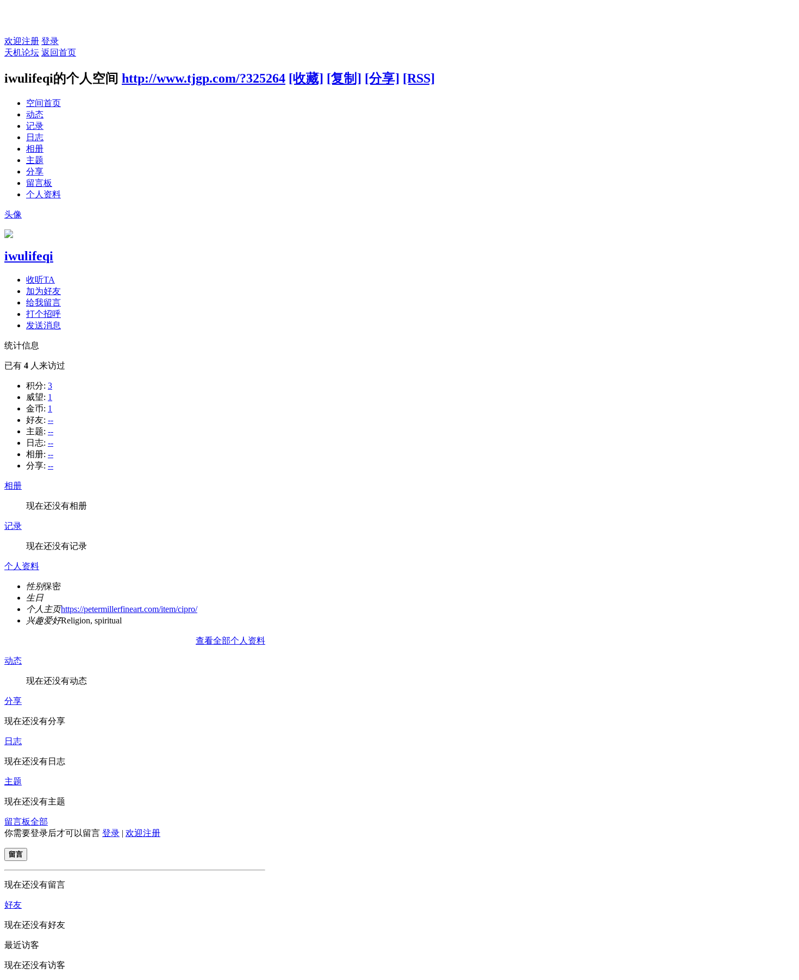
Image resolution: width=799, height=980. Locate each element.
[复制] (344, 78)
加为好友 (43, 291)
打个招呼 (43, 314)
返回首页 (58, 52)
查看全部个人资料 (230, 640)
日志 (34, 137)
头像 (13, 214)
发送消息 (43, 325)
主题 (34, 160)
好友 (13, 904)
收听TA (40, 279)
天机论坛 (21, 52)
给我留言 (43, 302)
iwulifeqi (28, 256)
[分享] (382, 78)
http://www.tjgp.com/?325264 (203, 78)
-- (50, 420)
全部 (39, 821)
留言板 (39, 183)
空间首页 (43, 103)
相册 (34, 148)
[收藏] (306, 78)
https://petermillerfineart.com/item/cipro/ (129, 609)
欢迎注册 (21, 41)
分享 (34, 171)
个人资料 (43, 194)
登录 (50, 41)
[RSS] (419, 78)
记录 (34, 125)
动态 (34, 114)
